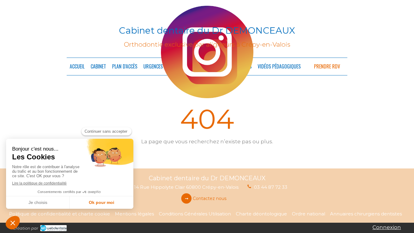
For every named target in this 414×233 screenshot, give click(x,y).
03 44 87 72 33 (270, 187)
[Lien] (207, 52)
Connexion (386, 227)
